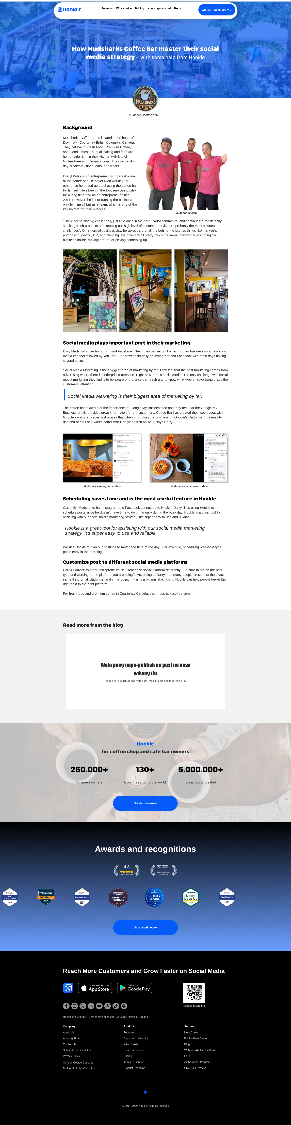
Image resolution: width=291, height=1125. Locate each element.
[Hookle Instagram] (74, 1006)
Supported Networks (136, 1038)
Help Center (191, 1032)
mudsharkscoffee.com (144, 115)
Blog (187, 1044)
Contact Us (69, 1044)
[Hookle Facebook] (66, 1006)
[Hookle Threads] (124, 1006)
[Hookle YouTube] (99, 1006)
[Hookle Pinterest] (107, 1006)
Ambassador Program (197, 1062)
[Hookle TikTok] (115, 1006)
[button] (77, 1050)
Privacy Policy (71, 1056)
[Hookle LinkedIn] (91, 1006)
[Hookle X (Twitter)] (82, 1006)
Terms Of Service (134, 1062)
